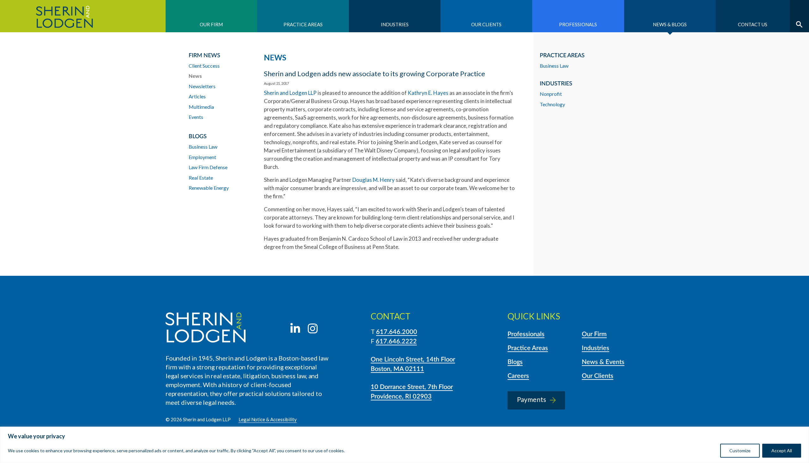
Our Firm (211, 24)
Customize (740, 450)
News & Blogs (670, 24)
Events (196, 117)
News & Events (603, 362)
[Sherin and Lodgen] (206, 328)
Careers (518, 376)
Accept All (781, 450)
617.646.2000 (396, 332)
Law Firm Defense (208, 167)
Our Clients (486, 24)
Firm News (204, 56)
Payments (531, 399)
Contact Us (752, 24)
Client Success (204, 66)
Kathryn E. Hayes (428, 93)
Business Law (554, 66)
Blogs (515, 362)
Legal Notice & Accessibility (268, 419)
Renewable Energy (209, 188)
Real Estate (201, 178)
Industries (395, 24)
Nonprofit (551, 94)
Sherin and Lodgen (83, 16)
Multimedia (201, 107)
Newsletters (202, 86)
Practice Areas (303, 24)
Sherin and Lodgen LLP (290, 93)
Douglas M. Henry (373, 179)
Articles (197, 96)
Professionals (578, 24)
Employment (202, 157)
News (195, 76)
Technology (552, 104)
